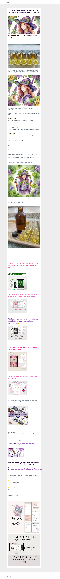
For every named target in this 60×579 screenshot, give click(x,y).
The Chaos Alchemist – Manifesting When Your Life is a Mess (22, 348)
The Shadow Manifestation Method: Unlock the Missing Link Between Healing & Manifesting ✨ (23, 321)
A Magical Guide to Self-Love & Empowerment (22, 295)
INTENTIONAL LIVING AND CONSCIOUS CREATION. (23, 377)
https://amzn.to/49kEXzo (25, 444)
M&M (28, 465)
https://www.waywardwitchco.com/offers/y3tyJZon (26, 469)
